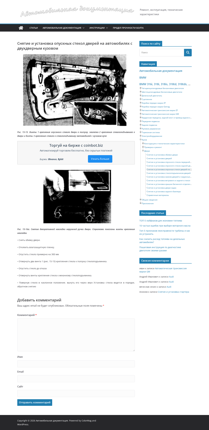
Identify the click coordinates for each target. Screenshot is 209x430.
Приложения (148, 203)
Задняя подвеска (149, 125)
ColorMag (86, 420)
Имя (20, 356)
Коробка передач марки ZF (154, 103)
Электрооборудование (152, 136)
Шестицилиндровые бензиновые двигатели (162, 92)
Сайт (20, 386)
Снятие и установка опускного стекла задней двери (170, 165)
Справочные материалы (158, 195)
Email (20, 371)
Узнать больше (100, 158)
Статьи (34, 27)
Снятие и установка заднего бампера (164, 191)
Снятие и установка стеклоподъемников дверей (169, 173)
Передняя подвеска (151, 121)
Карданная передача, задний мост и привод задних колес (168, 117)
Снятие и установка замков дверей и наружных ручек (171, 176)
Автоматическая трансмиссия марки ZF (160, 110)
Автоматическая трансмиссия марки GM (160, 114)
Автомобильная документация (62, 27)
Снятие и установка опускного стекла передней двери (171, 162)
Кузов (144, 139)
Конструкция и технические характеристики (164, 143)
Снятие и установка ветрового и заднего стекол (168, 180)
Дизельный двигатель (152, 95)
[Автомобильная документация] (21, 27)
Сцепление (147, 99)
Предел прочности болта (128, 27)
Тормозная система (151, 132)
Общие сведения (149, 199)
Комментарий (27, 315)
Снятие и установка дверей (159, 158)
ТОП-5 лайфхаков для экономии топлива (160, 220)
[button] (83, 28)
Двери (147, 151)
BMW (142, 77)
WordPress (22, 424)
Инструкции (97, 27)
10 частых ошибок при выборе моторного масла (164, 225)
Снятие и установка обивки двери (162, 154)
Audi (171, 276)
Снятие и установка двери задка (161, 188)
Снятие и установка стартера (173, 291)
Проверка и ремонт (153, 147)
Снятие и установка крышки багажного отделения (170, 184)
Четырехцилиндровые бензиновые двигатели (163, 88)
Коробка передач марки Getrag (156, 106)
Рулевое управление (151, 128)
